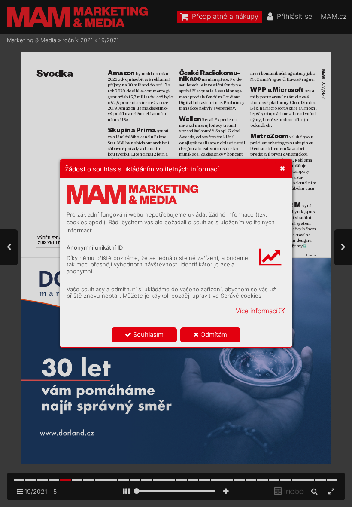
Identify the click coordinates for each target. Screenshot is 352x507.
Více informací (257, 311)
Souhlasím (147, 334)
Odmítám (213, 334)
